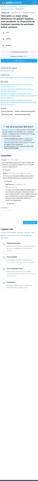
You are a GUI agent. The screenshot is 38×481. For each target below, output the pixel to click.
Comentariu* (4, 207)
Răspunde (7, 170)
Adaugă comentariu (30, 222)
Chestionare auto (12, 6)
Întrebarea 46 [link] (20, 9)
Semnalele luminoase (7, 9)
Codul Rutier (20, 140)
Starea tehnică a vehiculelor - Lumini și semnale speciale (17, 77)
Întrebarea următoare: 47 (18, 56)
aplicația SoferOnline (10, 129)
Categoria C (22, 6)
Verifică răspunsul (19, 61)
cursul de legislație (9, 140)
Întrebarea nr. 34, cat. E (8, 70)
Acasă (2, 6)
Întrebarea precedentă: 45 (20, 52)
